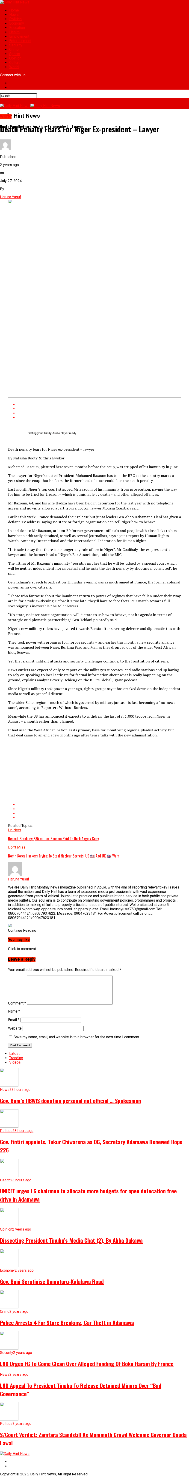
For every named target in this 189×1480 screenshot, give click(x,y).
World (14, 67)
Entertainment (20, 41)
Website (15, 1028)
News (14, 14)
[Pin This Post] (99, 413)
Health (14, 32)
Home (14, 10)
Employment (19, 36)
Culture (15, 62)
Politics (15, 19)
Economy (16, 23)
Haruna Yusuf (10, 197)
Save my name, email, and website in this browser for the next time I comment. (77, 1037)
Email (13, 1020)
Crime (14, 49)
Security (15, 45)
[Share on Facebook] (99, 404)
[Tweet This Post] (99, 409)
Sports (14, 54)
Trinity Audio (52, 433)
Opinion (15, 58)
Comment (17, 1003)
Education (17, 27)
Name (14, 1011)
